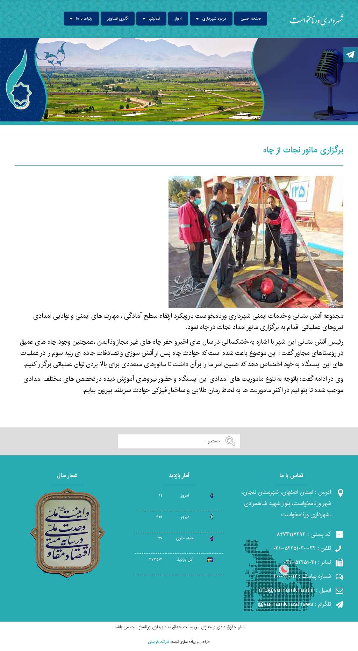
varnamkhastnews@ (285, 604)
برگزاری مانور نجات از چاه (303, 149)
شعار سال (110, 485)
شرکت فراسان (158, 642)
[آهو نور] (316, 19)
